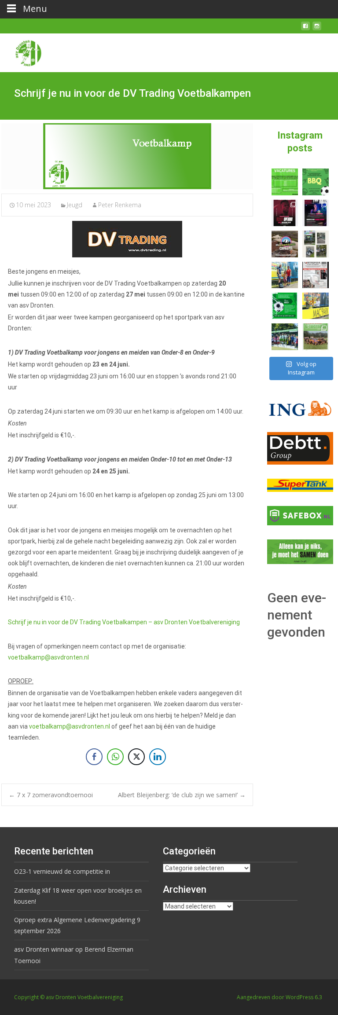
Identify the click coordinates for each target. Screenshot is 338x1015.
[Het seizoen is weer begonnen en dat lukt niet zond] (315, 182)
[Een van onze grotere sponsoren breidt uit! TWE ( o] (315, 213)
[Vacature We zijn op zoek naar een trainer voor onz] (285, 306)
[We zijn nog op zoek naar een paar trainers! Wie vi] (285, 182)
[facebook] (305, 29)
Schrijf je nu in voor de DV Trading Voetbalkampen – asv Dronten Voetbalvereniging (124, 622)
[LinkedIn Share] (157, 756)
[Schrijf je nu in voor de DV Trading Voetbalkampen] (127, 156)
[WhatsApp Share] (115, 756)
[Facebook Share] (94, 756)
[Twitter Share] (136, 756)
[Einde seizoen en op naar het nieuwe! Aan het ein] (315, 306)
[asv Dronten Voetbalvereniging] (21, 51)
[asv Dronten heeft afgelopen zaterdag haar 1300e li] (285, 275)
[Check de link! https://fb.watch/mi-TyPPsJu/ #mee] (285, 244)
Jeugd (74, 205)
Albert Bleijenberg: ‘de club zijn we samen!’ (182, 795)
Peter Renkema (119, 205)
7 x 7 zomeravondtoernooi (51, 795)
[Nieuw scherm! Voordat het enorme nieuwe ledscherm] (315, 244)
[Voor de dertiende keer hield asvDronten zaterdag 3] (285, 336)
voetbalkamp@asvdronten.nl (48, 657)
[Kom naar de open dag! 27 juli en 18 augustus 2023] (315, 275)
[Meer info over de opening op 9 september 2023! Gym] (285, 213)
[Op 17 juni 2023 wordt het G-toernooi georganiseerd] (315, 336)
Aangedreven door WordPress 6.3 (279, 997)
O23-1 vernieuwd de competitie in (62, 871)
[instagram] (316, 29)
